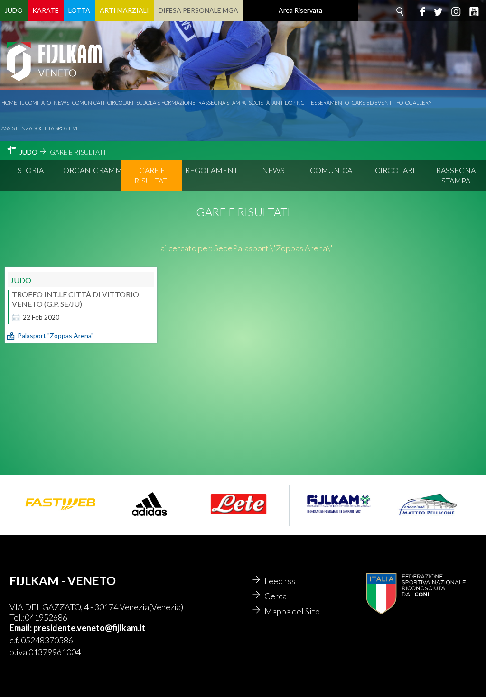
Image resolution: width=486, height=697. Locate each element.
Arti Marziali (124, 10)
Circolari (120, 103)
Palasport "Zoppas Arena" (55, 335)
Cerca (275, 596)
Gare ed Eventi (372, 103)
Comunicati (88, 103)
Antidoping (288, 103)
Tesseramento (328, 103)
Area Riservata (300, 10)
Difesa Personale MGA (198, 10)
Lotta (79, 10)
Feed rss (279, 581)
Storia (31, 169)
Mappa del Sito (292, 611)
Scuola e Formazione (166, 103)
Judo (14, 10)
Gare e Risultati (151, 175)
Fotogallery (414, 103)
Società (259, 103)
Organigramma (92, 169)
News (61, 103)
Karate (45, 10)
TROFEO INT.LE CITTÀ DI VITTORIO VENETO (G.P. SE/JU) (75, 299)
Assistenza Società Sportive (40, 128)
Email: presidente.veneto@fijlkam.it (77, 628)
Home (9, 103)
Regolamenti (212, 169)
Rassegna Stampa (222, 103)
